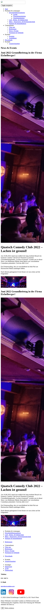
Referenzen (12, 29)
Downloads (8, 40)
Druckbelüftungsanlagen (17, 12)
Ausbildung (13, 38)
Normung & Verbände (16, 33)
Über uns (12, 27)
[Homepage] (13, 3)
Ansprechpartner (14, 43)
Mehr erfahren (9, 608)
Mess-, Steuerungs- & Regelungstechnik (22, 22)
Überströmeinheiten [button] (19, 16)
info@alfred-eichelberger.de (8, 586)
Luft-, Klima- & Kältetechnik (18, 20)
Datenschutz (9, 570)
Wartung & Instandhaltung (17, 23)
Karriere (11, 36)
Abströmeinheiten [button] (19, 18)
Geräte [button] (15, 14)
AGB (6, 568)
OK (3, 608)
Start (6, 9)
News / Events (13, 31)
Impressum (8, 566)
